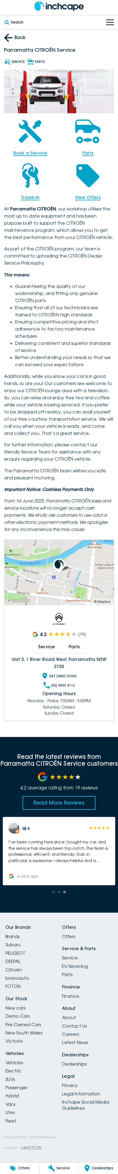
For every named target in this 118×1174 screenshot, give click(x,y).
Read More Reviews (59, 802)
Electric (13, 1071)
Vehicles (14, 1062)
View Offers (88, 197)
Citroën (13, 970)
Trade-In (30, 197)
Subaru (13, 944)
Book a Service (30, 153)
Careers (70, 1034)
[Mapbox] (19, 600)
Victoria (14, 1041)
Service (46, 646)
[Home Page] (59, 6)
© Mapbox (102, 602)
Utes (10, 1112)
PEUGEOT (15, 953)
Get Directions (63, 676)
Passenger (16, 1087)
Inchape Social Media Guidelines (85, 1105)
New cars (15, 1008)
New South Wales (23, 1033)
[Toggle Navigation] (110, 22)
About (69, 1017)
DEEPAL (13, 961)
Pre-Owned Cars (23, 1024)
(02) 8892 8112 (63, 685)
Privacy (70, 1085)
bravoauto (17, 978)
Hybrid (12, 1095)
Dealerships (74, 1064)
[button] (59, 851)
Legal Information (81, 1094)
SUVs (10, 1079)
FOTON (13, 986)
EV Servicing (75, 966)
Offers (68, 936)
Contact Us (74, 1026)
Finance (70, 996)
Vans (10, 1104)
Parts (88, 153)
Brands (12, 936)
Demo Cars (17, 1016)
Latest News (75, 1042)
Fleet (10, 1121)
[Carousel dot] (53, 892)
